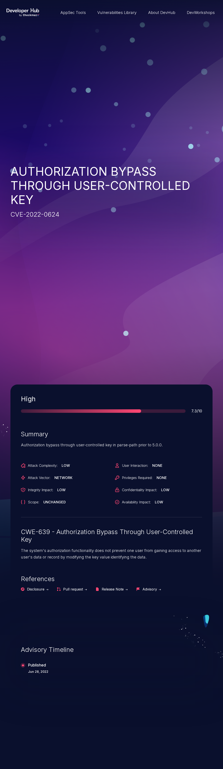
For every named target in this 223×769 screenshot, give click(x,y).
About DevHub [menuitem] (161, 12)
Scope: (33, 502)
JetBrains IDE (135, 739)
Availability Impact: (136, 502)
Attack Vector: (39, 478)
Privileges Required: (137, 478)
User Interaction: (135, 465)
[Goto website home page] (23, 12)
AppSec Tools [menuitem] (73, 12)
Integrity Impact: (40, 490)
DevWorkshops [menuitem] (201, 12)
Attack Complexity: (42, 465)
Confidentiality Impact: (139, 490)
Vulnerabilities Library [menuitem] (117, 12)
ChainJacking (31, 739)
